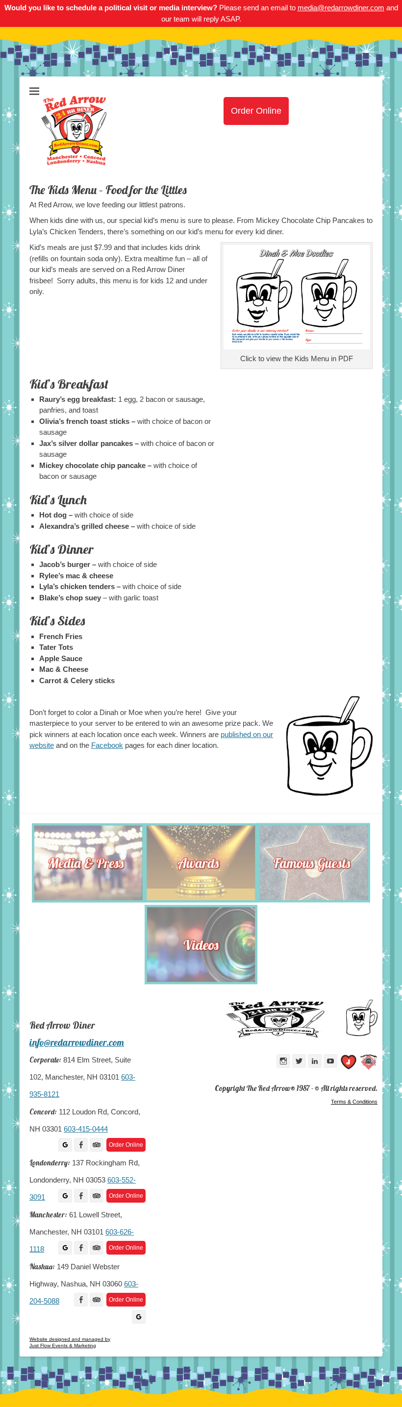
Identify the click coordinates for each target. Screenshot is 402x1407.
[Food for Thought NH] (368, 1063)
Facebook (107, 745)
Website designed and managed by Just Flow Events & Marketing (69, 1342)
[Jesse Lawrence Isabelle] (348, 1063)
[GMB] (65, 1145)
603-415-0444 (86, 1129)
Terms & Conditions (354, 1102)
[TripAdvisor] (96, 1145)
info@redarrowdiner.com (76, 1042)
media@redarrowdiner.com (341, 7)
